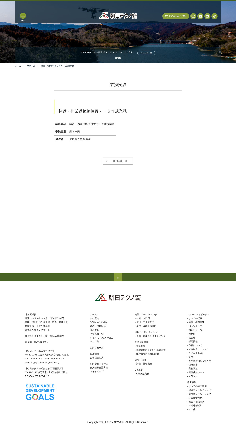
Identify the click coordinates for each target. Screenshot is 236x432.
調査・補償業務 (144, 363)
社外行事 (193, 364)
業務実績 (31, 66)
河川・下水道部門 (145, 322)
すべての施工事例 (198, 386)
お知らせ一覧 (97, 347)
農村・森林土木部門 (146, 326)
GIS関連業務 (142, 373)
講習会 (192, 337)
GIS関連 (139, 369)
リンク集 (94, 341)
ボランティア (195, 326)
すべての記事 (195, 318)
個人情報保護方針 (99, 367)
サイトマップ (97, 371)
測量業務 (140, 346)
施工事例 (191, 382)
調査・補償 (140, 360)
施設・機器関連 (98, 326)
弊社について (195, 345)
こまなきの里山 (196, 353)
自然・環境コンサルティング (151, 336)
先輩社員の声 (97, 357)
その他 (192, 409)
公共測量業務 (141, 342)
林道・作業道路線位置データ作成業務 (57, 66)
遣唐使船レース (196, 372)
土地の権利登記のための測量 (151, 350)
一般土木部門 (143, 318)
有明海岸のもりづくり (200, 360)
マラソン (193, 376)
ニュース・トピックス (198, 314)
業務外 (192, 333)
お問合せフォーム (99, 363)
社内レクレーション (199, 349)
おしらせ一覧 (146, 53)
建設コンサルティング (146, 314)
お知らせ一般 (195, 330)
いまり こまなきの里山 (101, 337)
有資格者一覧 (97, 333)
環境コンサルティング (146, 332)
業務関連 (193, 368)
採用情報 (94, 353)
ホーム (18, 66)
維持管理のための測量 (147, 353)
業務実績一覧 (119, 161)
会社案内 (94, 318)
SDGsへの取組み (98, 322)
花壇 (191, 357)
